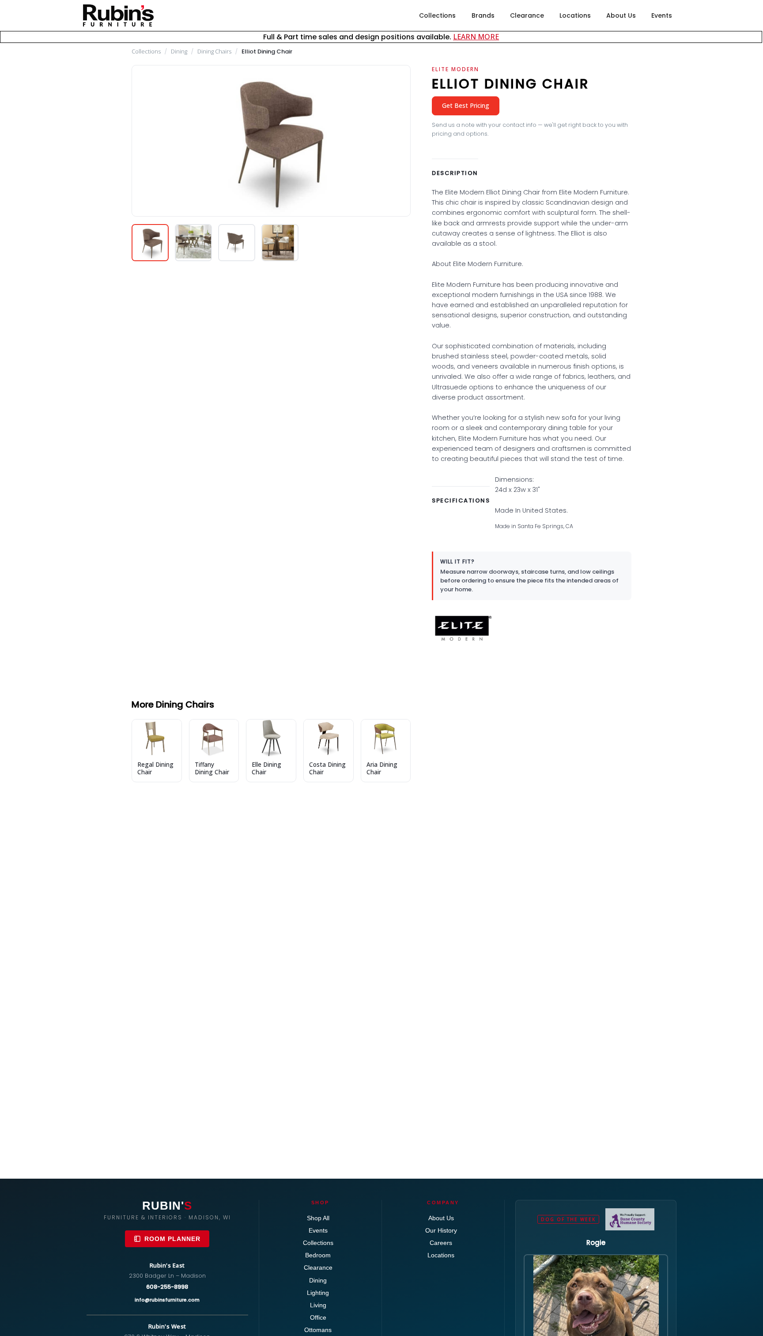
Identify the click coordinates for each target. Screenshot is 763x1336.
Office (318, 1317)
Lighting (318, 1292)
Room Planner (172, 1238)
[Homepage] (118, 15)
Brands (483, 15)
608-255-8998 (167, 1287)
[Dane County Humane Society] (629, 1219)
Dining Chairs (214, 51)
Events (661, 15)
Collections (437, 15)
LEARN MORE (476, 37)
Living (318, 1305)
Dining (179, 51)
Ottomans (318, 1329)
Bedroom (318, 1255)
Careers (441, 1242)
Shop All (318, 1218)
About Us (621, 15)
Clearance (527, 15)
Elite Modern (455, 69)
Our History (441, 1230)
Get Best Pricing (465, 105)
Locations (575, 15)
